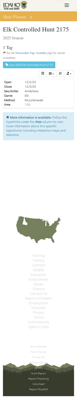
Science (39, 289)
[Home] (15, 5)
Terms (38, 317)
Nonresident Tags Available (30, 53)
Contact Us (38, 294)
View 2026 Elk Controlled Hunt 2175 (30, 64)
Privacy (38, 313)
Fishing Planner (38, 362)
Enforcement (39, 280)
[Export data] (69, 73)
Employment (38, 303)
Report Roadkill (38, 389)
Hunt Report (38, 373)
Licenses (38, 265)
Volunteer (38, 308)
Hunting (38, 256)
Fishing (38, 260)
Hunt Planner (38, 351)
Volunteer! (38, 384)
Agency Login (38, 327)
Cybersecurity (38, 322)
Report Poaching (38, 378)
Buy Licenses (38, 346)
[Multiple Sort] (60, 73)
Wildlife (38, 270)
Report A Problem (38, 298)
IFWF (38, 367)
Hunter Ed (38, 357)
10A (27, 104)
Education (38, 275)
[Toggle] (43, 73)
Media (38, 284)
